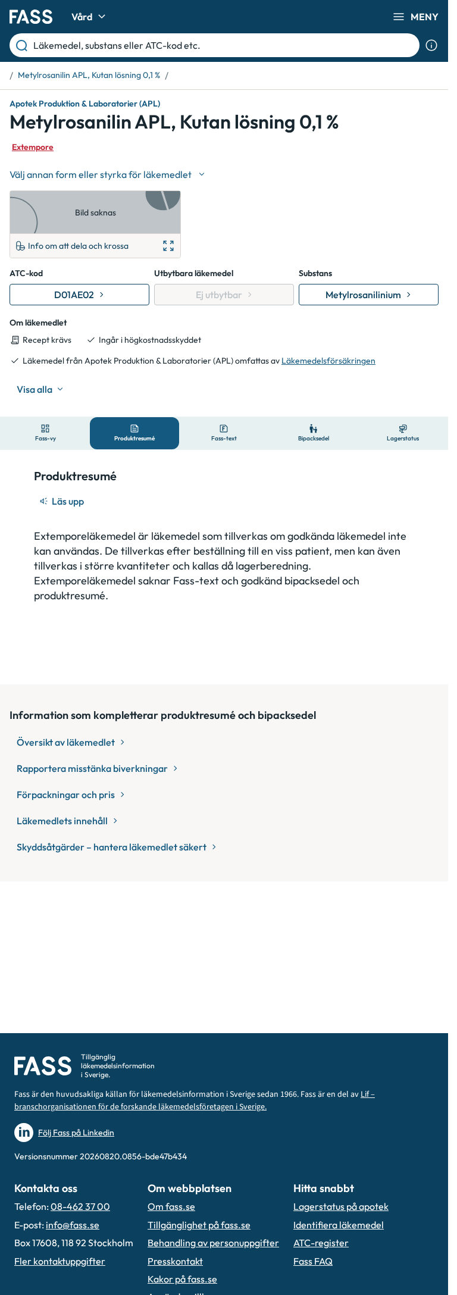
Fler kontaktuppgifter (59, 1261)
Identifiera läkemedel (338, 1225)
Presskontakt (175, 1261)
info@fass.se (72, 1225)
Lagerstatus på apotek (341, 1206)
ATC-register (321, 1243)
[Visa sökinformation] (431, 45)
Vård (81, 17)
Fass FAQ (313, 1261)
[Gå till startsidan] (31, 16)
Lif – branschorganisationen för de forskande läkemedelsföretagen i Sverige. (194, 1100)
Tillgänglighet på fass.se (199, 1225)
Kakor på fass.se (182, 1279)
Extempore (33, 147)
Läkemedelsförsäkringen (328, 360)
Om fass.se (171, 1206)
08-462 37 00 (80, 1206)
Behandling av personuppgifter (213, 1243)
